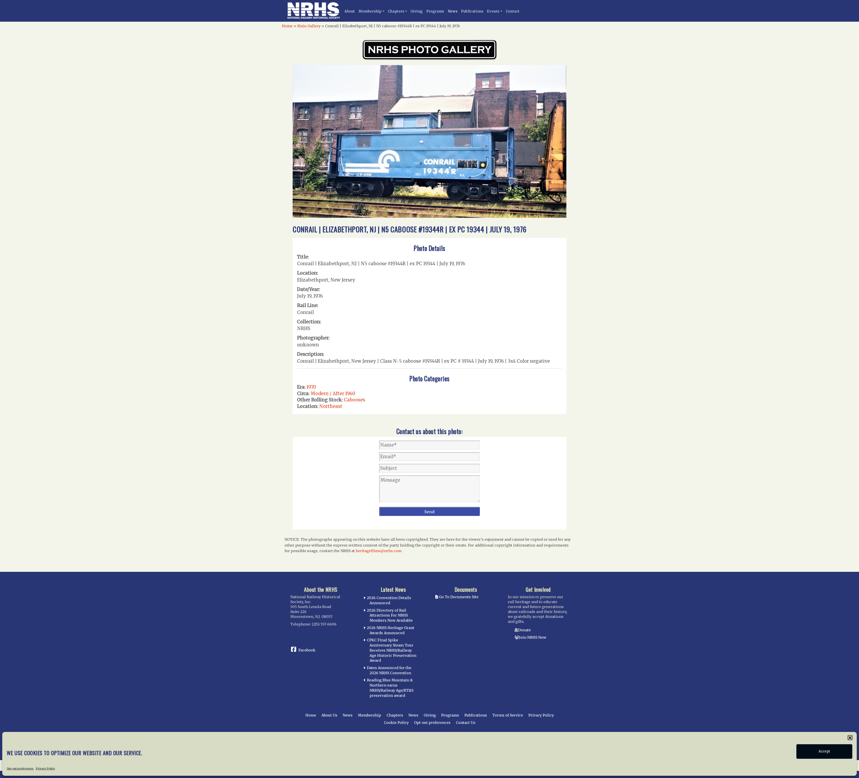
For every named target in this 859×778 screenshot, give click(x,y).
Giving (416, 11)
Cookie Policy (396, 722)
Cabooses (354, 400)
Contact (513, 11)
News (452, 11)
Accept (824, 751)
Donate (524, 630)
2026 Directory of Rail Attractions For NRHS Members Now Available (390, 615)
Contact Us (465, 722)
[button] (850, 737)
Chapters (396, 11)
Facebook (306, 650)
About (349, 11)
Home (287, 26)
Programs (435, 11)
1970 (311, 387)
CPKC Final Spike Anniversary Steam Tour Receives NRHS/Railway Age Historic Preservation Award (391, 650)
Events (493, 11)
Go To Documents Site (458, 597)
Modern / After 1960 (332, 393)
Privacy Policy (45, 768)
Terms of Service (507, 715)
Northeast (330, 406)
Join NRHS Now (532, 637)
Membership (370, 11)
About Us (329, 715)
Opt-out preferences (20, 768)
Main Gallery (309, 26)
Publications (472, 11)
